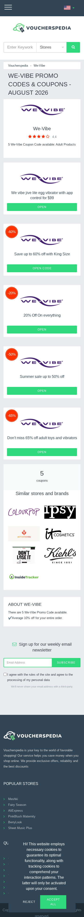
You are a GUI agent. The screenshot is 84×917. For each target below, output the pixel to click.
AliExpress (15, 810)
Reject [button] (29, 902)
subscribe (66, 662)
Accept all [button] (53, 902)
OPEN (42, 207)
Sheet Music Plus (20, 828)
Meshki (13, 799)
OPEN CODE (42, 268)
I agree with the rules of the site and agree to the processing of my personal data (40, 677)
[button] (60, 888)
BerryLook (15, 822)
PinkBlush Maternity (21, 816)
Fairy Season (17, 805)
